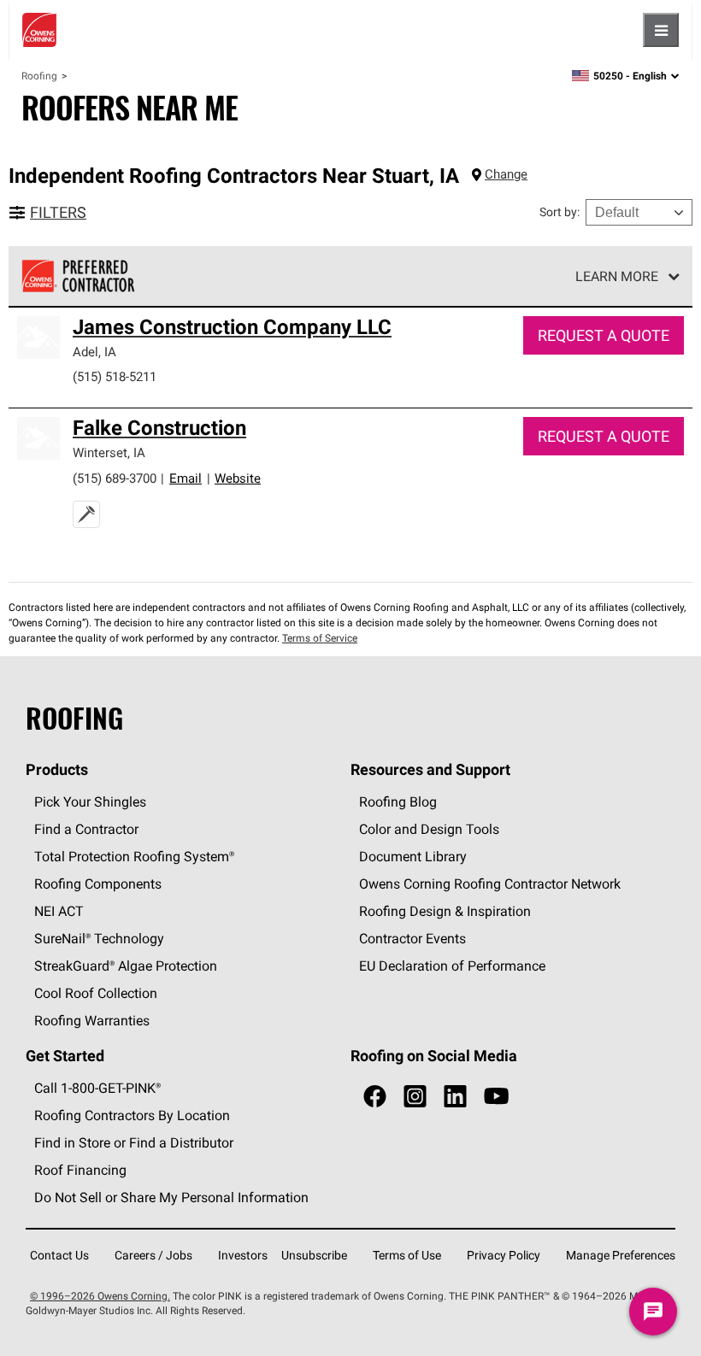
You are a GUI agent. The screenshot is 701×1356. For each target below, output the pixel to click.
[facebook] (375, 1097)
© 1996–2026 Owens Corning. (100, 1295)
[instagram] (415, 1097)
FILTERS (58, 212)
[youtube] (496, 1096)
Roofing (39, 75)
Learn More (616, 276)
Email (185, 478)
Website (238, 478)
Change (506, 174)
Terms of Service (319, 637)
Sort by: (559, 212)
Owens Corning (39, 30)
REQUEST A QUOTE (603, 335)
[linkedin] (455, 1097)
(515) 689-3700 (114, 478)
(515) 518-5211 (114, 376)
